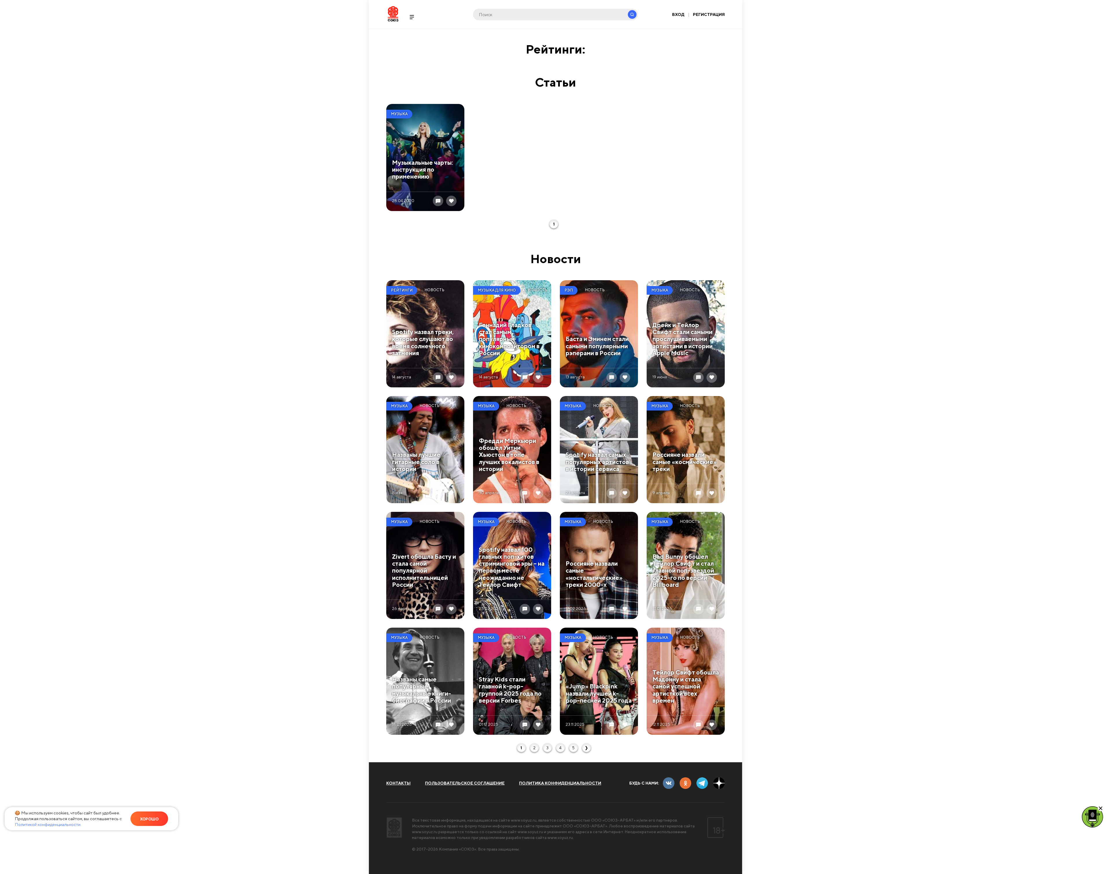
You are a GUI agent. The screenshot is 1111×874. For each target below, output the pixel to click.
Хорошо (149, 819)
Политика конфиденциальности (560, 783)
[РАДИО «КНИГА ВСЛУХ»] (1092, 816)
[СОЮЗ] (394, 827)
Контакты (398, 783)
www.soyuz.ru (523, 820)
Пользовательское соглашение (465, 783)
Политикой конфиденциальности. (48, 824)
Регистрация (709, 14)
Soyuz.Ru (393, 14)
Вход (678, 14)
